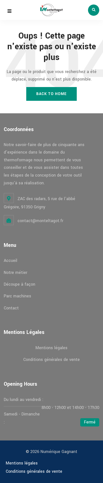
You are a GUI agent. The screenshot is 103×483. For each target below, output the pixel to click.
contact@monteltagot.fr (40, 221)
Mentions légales (52, 348)
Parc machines (17, 296)
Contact (11, 308)
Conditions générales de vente (51, 359)
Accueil (10, 260)
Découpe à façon (19, 284)
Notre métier (15, 272)
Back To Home (51, 94)
